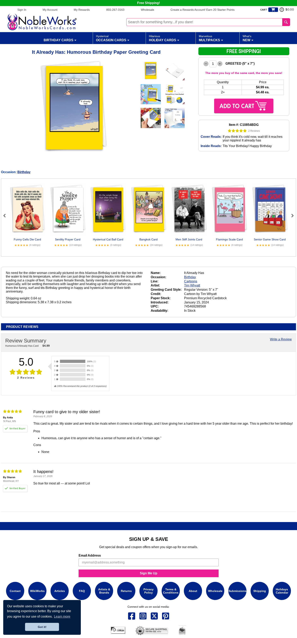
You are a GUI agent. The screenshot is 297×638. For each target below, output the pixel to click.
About (193, 591)
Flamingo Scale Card (229, 239)
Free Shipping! (148, 3)
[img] (237, 131)
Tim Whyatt (192, 285)
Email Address (90, 555)
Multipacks (209, 38)
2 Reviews (254, 130)
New (247, 38)
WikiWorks (37, 591)
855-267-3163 (115, 9)
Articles (59, 591)
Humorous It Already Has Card (22, 345)
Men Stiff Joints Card (189, 239)
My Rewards (82, 9)
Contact (15, 591)
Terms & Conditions (170, 591)
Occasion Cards (111, 38)
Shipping (259, 591)
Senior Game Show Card (270, 239)
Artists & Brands (104, 591)
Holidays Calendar (282, 591)
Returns (126, 591)
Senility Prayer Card (67, 239)
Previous (6, 216)
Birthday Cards (58, 40)
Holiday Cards (162, 38)
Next (291, 216)
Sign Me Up (148, 573)
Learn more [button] (62, 616)
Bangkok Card (148, 239)
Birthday (24, 172)
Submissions (237, 591)
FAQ (82, 591)
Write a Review (281, 339)
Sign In (21, 9)
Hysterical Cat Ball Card (108, 239)
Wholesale (147, 9)
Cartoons (190, 281)
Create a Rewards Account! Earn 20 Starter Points (203, 9)
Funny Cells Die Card (27, 239)
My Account (50, 9)
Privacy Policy (148, 591)
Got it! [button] (42, 627)
